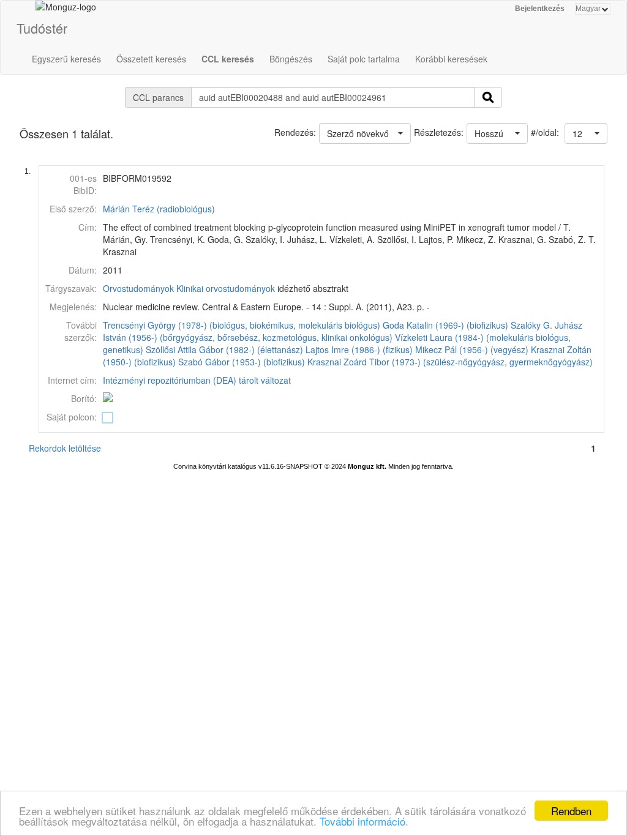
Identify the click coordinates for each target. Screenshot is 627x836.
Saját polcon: (72, 417)
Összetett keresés (151, 59)
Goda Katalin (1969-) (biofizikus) (445, 325)
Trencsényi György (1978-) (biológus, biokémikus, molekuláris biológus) (241, 325)
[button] (586, 133)
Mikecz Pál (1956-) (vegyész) (471, 349)
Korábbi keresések (451, 59)
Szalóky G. (531, 325)
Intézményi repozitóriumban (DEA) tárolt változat (197, 380)
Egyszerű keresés (66, 59)
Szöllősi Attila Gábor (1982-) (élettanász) (224, 349)
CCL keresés (227, 59)
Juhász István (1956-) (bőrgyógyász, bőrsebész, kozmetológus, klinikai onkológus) (342, 331)
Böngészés (290, 59)
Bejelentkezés (540, 8)
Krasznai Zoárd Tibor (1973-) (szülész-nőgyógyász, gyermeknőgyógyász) (450, 362)
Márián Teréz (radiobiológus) (159, 209)
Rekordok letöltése (65, 448)
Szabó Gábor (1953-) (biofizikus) (241, 362)
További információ (362, 821)
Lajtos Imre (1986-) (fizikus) (359, 349)
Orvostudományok (138, 288)
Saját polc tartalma (364, 59)
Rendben (571, 810)
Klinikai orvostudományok (225, 288)
